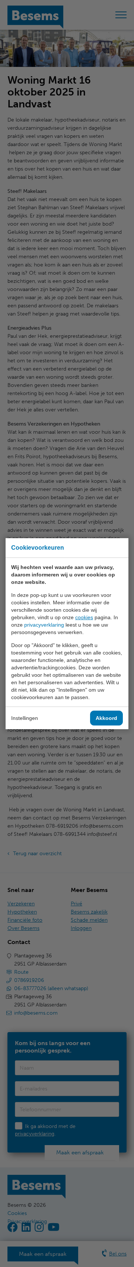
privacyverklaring (44, 625)
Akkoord (106, 718)
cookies (84, 617)
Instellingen (24, 718)
